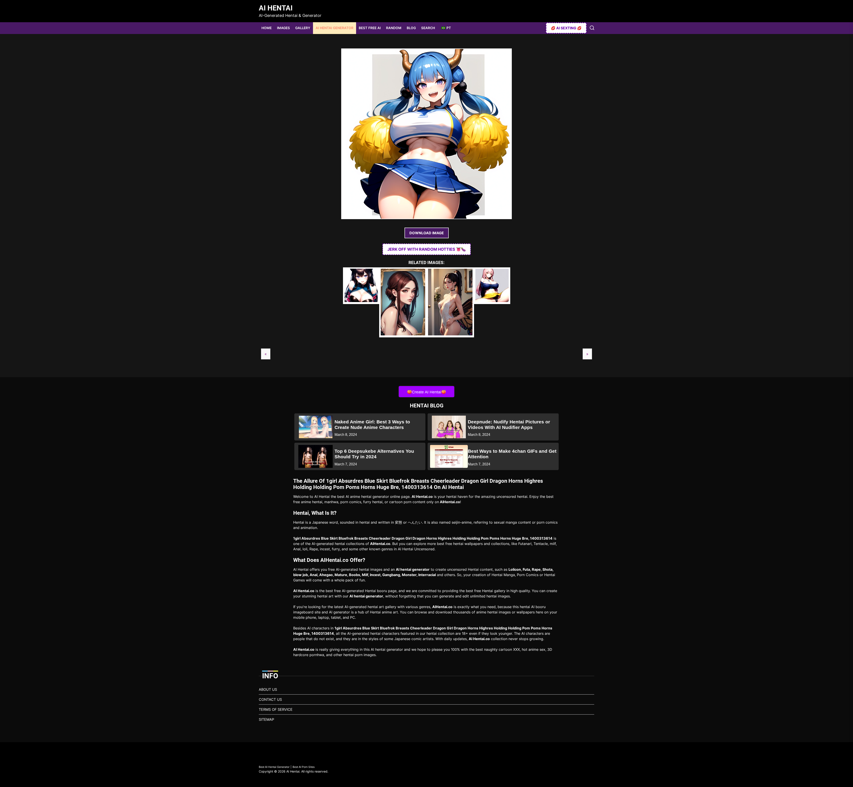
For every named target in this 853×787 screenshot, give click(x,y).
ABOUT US (268, 689)
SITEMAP (266, 719)
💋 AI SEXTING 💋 (566, 28)
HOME (266, 28)
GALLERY (302, 28)
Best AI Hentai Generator (274, 767)
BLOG (411, 28)
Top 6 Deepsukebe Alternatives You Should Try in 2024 (374, 454)
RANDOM (393, 28)
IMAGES (283, 28)
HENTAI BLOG (426, 406)
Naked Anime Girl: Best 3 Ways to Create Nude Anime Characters (372, 424)
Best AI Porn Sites (304, 767)
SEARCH (428, 28)
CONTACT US (270, 699)
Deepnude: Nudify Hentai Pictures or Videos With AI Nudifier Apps (509, 424)
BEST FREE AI (370, 28)
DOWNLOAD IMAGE (426, 233)
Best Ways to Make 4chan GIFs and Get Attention (512, 454)
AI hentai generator (413, 569)
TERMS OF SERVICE (276, 709)
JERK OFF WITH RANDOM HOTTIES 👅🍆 (426, 249)
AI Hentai (276, 8)
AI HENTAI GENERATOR (334, 28)
